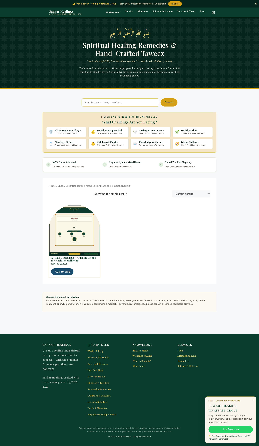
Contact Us (183, 361)
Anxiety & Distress (98, 364)
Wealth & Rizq (95, 351)
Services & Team (186, 11)
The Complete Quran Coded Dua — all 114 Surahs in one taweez (229, 437)
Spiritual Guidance (163, 11)
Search (169, 102)
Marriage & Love (96, 376)
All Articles (138, 366)
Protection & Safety (98, 357)
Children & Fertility (98, 382)
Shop (202, 11)
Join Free (175, 4)
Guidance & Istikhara (99, 395)
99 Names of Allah (142, 355)
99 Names (142, 11)
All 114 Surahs (140, 350)
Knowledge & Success (99, 389)
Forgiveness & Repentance (102, 414)
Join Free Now (231, 429)
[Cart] (213, 12)
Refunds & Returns (187, 366)
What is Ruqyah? (141, 361)
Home (52, 186)
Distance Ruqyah (186, 355)
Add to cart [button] (62, 271)
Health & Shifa (95, 370)
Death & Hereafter (97, 408)
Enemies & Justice (97, 402)
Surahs (129, 11)
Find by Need (113, 12)
